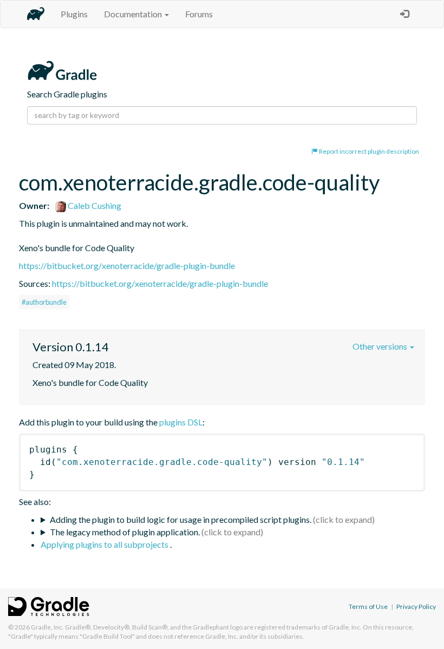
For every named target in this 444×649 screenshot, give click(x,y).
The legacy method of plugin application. (125, 532)
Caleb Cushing (93, 205)
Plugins (74, 14)
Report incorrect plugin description (368, 151)
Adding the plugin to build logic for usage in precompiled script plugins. (180, 519)
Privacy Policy (416, 606)
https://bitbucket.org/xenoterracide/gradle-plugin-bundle (127, 265)
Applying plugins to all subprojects (105, 544)
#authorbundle (44, 302)
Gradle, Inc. (47, 627)
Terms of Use (368, 606)
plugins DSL (181, 422)
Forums (199, 14)
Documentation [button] (134, 14)
